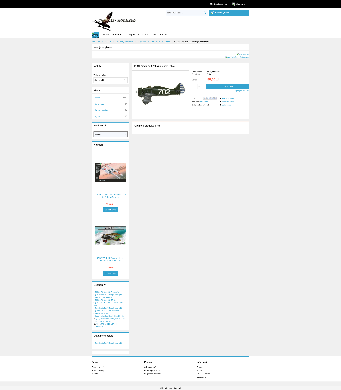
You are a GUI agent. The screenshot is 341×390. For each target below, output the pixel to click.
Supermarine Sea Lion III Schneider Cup (110, 316)
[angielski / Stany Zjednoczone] (237, 57)
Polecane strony (203, 374)
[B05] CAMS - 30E (101, 313)
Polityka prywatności (152, 370)
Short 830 (99, 327)
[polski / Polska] (243, 54)
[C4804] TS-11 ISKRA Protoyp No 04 (108, 292)
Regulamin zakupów (152, 374)
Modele (97, 98)
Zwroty (95, 374)
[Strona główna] (114, 20)
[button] (226, 98)
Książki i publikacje (102, 110)
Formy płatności (98, 367)
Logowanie (201, 377)
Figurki (97, 116)
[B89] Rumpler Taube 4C (104, 297)
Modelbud (204, 102)
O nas (199, 367)
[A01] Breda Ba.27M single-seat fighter (109, 295)
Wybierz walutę (100, 75)
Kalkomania (99, 104)
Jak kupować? (150, 367)
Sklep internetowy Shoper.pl (170, 388)
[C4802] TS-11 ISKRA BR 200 (106, 300)
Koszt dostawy (98, 370)
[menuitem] (105, 35)
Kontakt (200, 370)
